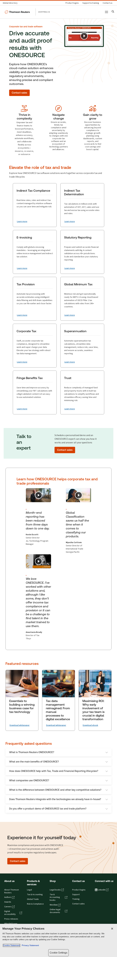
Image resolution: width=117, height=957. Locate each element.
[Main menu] (106, 12)
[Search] (113, 11)
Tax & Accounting (35, 894)
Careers (8, 906)
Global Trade (33, 899)
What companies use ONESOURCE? (29, 780)
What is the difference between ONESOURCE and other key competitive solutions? (55, 789)
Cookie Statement (11, 945)
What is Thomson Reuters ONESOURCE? (31, 752)
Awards (7, 902)
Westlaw (53, 904)
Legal (29, 889)
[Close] (112, 928)
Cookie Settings (58, 952)
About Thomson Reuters (11, 891)
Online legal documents (55, 911)
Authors (7, 897)
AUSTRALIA (44, 12)
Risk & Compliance (35, 904)
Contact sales (78, 903)
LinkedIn (101, 889)
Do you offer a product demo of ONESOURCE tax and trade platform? (47, 808)
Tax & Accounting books (55, 897)
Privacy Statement (30, 945)
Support (76, 894)
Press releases (11, 919)
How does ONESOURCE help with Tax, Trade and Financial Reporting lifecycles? (53, 771)
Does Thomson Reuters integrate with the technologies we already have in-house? (55, 799)
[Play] (84, 36)
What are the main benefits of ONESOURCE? (34, 761)
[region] (58, 940)
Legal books (55, 889)
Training (76, 899)
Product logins (78, 889)
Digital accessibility (10, 913)
